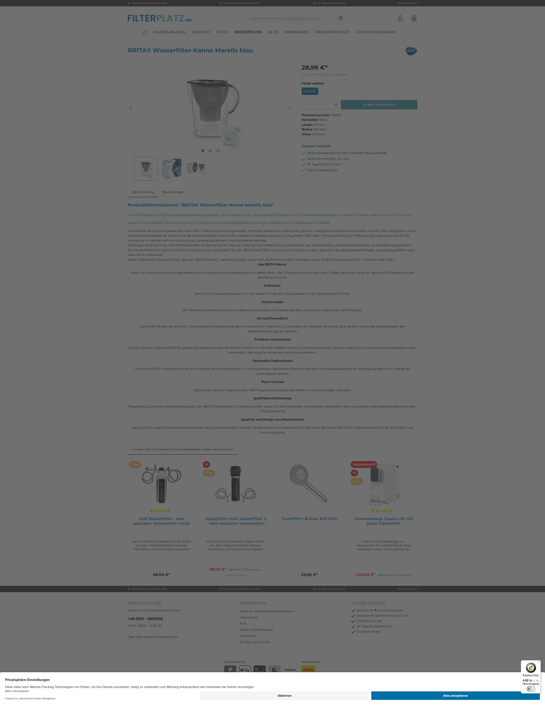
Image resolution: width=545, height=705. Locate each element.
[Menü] (538, 662)
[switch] (531, 688)
